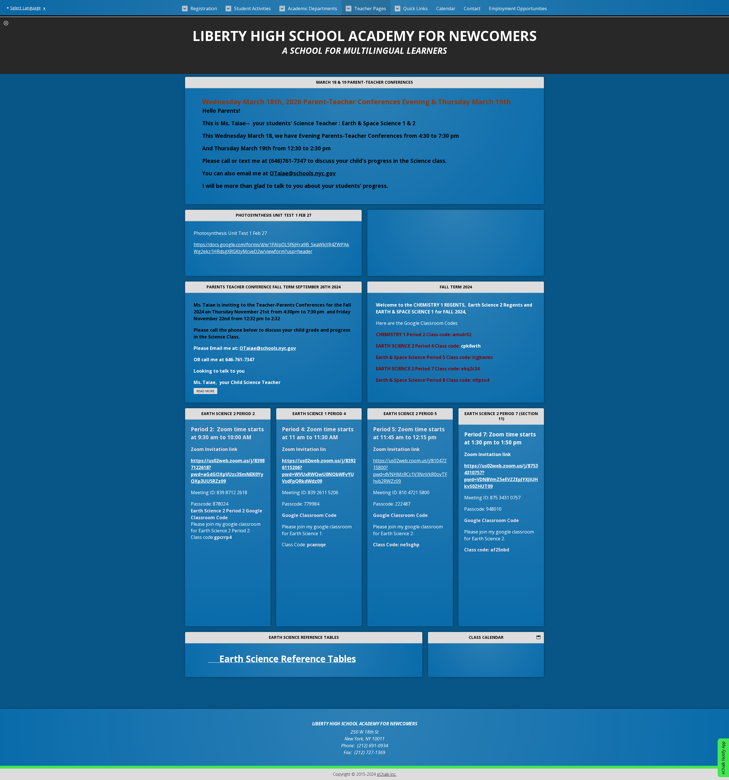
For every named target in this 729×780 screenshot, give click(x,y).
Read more (205, 391)
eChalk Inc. (386, 774)
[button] (6, 23)
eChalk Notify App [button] (723, 757)
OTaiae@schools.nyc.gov (303, 173)
